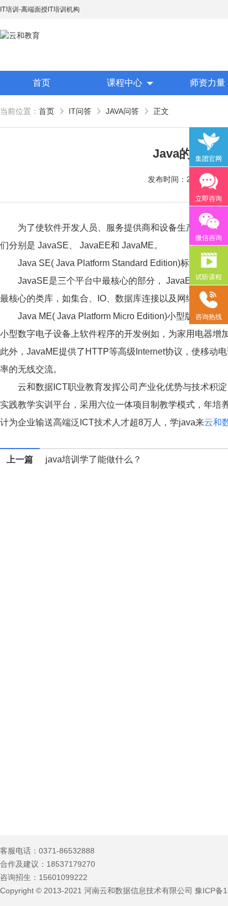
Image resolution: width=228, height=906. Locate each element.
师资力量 (207, 82)
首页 (41, 82)
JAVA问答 (122, 111)
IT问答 (80, 111)
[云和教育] (50, 35)
